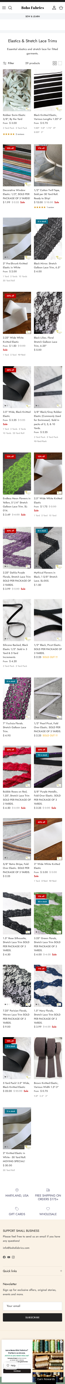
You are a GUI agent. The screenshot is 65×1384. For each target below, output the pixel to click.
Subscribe (32, 1317)
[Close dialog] (61, 1341)
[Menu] (4, 8)
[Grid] (55, 63)
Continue (17, 1371)
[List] (60, 63)
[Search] (12, 8)
